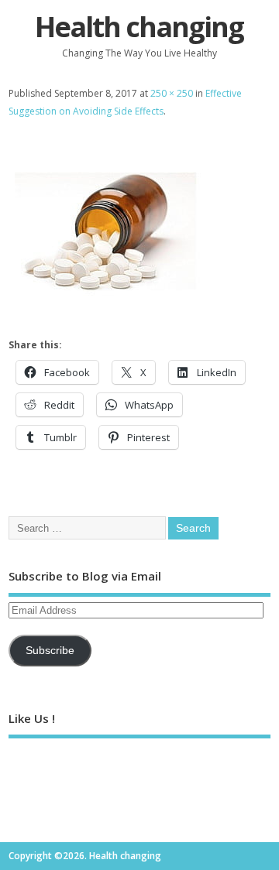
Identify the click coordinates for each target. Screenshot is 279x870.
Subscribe (50, 650)
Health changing (139, 27)
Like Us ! (32, 718)
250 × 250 (171, 93)
